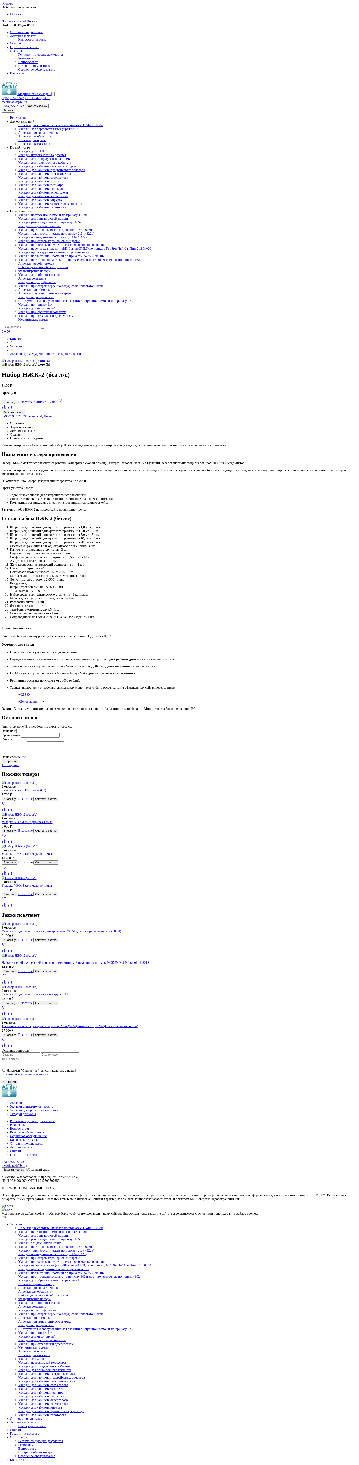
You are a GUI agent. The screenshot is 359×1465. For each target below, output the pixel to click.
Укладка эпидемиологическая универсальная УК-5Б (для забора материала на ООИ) (61, 931)
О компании (18, 51)
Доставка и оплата (23, 36)
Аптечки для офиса (32, 140)
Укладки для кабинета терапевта (41, 181)
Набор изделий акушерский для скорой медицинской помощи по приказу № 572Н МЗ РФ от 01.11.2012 (75, 962)
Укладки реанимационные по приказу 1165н (50, 222)
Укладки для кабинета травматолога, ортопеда (51, 203)
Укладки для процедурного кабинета (44, 159)
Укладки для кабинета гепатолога (42, 207)
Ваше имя (9, 731)
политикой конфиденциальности (25, 1074)
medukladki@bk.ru (37, 98)
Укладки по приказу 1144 (36, 304)
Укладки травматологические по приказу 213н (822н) (56, 233)
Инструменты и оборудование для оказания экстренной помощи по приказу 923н (76, 301)
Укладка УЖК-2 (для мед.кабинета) (27, 854)
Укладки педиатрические (36, 297)
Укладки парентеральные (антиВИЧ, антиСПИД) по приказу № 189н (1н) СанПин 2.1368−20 (84, 248)
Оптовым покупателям (26, 32)
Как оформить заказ (32, 39)
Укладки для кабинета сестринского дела (47, 166)
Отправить (10, 1081)
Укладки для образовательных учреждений (48, 129)
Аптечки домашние (32, 278)
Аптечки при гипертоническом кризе (44, 293)
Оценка (7, 739)
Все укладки (19, 117)
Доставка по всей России (19, 21)
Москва (15, 14)
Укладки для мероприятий (37, 308)
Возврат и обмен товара (35, 65)
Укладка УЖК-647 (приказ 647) (24, 790)
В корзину (9, 402)
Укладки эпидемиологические (39, 226)
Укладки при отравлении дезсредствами (46, 316)
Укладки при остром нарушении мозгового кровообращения (61, 244)
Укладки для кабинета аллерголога (43, 192)
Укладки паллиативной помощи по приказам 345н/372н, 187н (62, 256)
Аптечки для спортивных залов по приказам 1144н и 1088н (60, 125)
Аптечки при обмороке (34, 289)
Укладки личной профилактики (40, 274)
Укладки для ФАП (31, 151)
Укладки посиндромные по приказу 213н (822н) (52, 237)
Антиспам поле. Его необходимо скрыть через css (37, 726)
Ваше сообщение (14, 757)
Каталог (8, 110)
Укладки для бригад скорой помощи (44, 218)
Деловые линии (31, 701)
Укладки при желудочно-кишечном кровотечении (53, 252)
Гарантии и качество (24, 47)
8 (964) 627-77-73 (14, 416)
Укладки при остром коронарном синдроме (49, 241)
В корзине (25, 402)
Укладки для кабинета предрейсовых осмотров (51, 170)
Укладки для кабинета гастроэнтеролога (46, 173)
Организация (11, 735)
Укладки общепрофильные (37, 282)
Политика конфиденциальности (24, 1184)
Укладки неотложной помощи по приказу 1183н (52, 215)
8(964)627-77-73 (13, 98)
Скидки (15, 43)
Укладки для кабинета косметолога (43, 196)
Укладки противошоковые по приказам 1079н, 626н (55, 230)
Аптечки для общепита (34, 136)
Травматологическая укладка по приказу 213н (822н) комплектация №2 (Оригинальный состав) (70, 1026)
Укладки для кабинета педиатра (40, 185)
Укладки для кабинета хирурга (40, 200)
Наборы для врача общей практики (43, 267)
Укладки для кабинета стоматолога (43, 177)
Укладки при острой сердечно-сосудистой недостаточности (60, 286)
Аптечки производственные (38, 132)
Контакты (17, 73)
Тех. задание (10, 765)
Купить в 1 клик (45, 402)
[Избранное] (4, 805)
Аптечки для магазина (34, 144)
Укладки (16, 1103)
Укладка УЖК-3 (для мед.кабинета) (27, 885)
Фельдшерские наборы (34, 271)
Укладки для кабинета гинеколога (42, 188)
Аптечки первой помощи (36, 263)
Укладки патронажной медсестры (42, 155)
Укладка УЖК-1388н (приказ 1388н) (27, 822)
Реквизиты (26, 58)
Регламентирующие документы (40, 54)
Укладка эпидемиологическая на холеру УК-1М (35, 994)
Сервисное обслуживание (36, 69)
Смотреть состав (46, 799)
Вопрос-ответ (28, 62)
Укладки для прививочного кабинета (44, 162)
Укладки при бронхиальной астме (42, 312)
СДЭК (24, 694)
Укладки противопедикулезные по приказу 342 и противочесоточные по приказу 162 (79, 259)
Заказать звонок (37, 106)
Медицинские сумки (33, 319)
